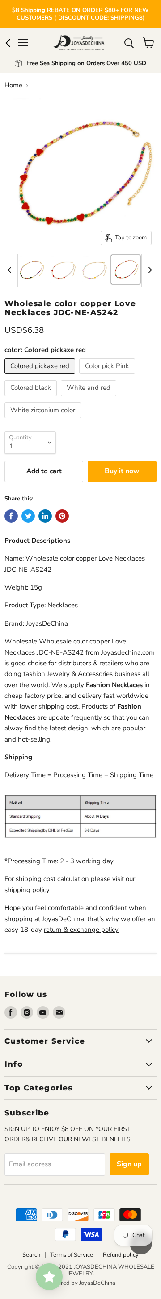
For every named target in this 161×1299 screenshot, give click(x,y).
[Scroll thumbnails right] (148, 270)
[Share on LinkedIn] (45, 516)
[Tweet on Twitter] (28, 516)
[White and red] (90, 398)
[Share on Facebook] (11, 516)
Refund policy (121, 1255)
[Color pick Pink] (108, 376)
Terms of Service (71, 1255)
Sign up (129, 1164)
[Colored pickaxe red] (40, 376)
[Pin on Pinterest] (62, 516)
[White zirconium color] (43, 420)
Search (31, 1255)
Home (13, 85)
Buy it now (122, 471)
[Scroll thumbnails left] (11, 270)
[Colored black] (31, 398)
